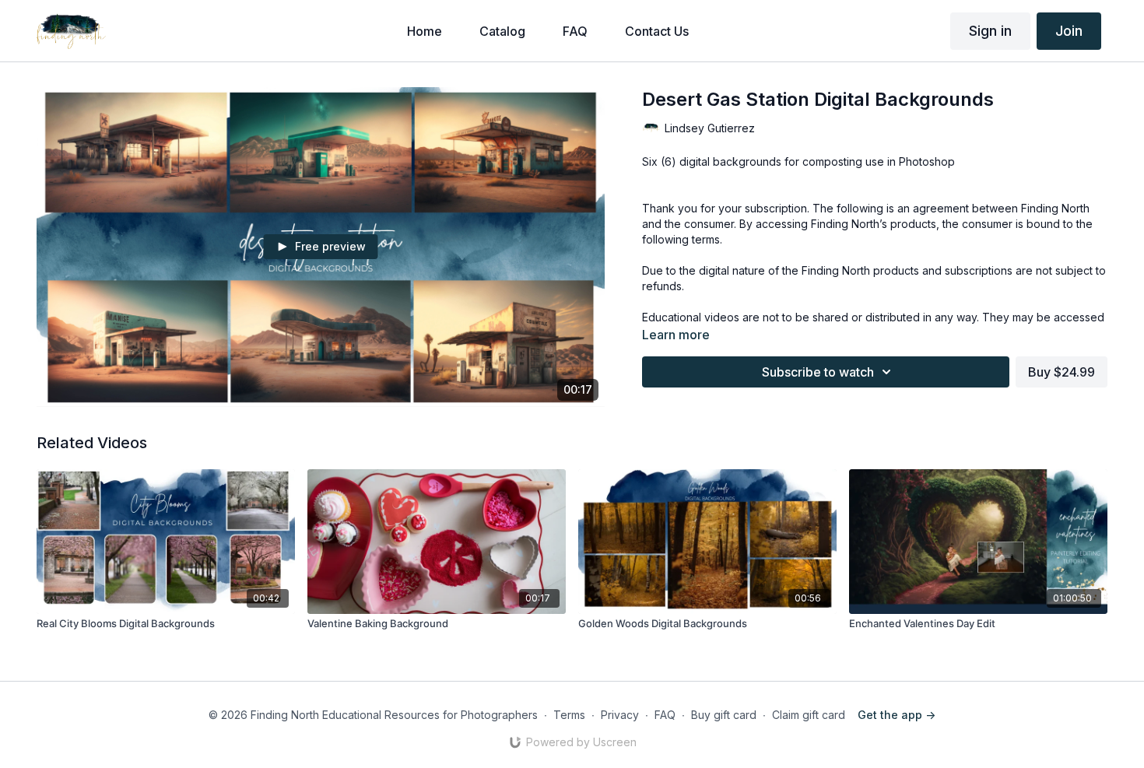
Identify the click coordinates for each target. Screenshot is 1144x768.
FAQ (665, 714)
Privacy (620, 714)
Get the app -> (896, 714)
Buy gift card (723, 714)
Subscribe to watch (818, 372)
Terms (569, 714)
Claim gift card (808, 714)
